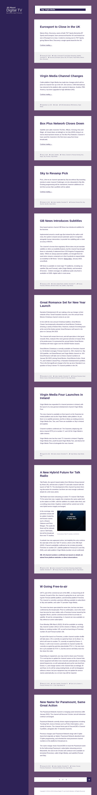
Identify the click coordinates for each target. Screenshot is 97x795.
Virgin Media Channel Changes (61, 76)
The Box (48, 156)
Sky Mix (47, 204)
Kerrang (78, 154)
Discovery (52, 57)
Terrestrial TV (43, 57)
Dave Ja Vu (74, 683)
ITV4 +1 (52, 685)
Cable (55, 55)
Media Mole (68, 259)
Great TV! (63, 378)
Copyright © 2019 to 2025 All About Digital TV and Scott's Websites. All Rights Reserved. (62, 791)
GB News (47, 285)
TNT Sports (70, 57)
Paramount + (48, 768)
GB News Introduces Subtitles (61, 220)
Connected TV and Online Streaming (66, 55)
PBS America (74, 105)
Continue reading (46, 45)
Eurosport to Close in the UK (60, 26)
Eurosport (57, 57)
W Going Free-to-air (53, 586)
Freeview (42, 285)
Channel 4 (68, 154)
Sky (65, 57)
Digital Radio (60, 284)
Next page (89, 779)
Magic (41, 156)
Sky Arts (42, 204)
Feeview (73, 202)
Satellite (79, 55)
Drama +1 (79, 683)
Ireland (58, 454)
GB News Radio (55, 285)
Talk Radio (69, 569)
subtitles (64, 285)
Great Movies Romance (54, 378)
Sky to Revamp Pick (54, 173)
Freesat (74, 154)
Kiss (82, 154)
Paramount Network (57, 768)
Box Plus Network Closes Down (62, 123)
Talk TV (74, 569)
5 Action (74, 766)
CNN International (65, 105)
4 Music (63, 154)
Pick (81, 202)
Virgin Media (76, 57)
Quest (62, 57)
